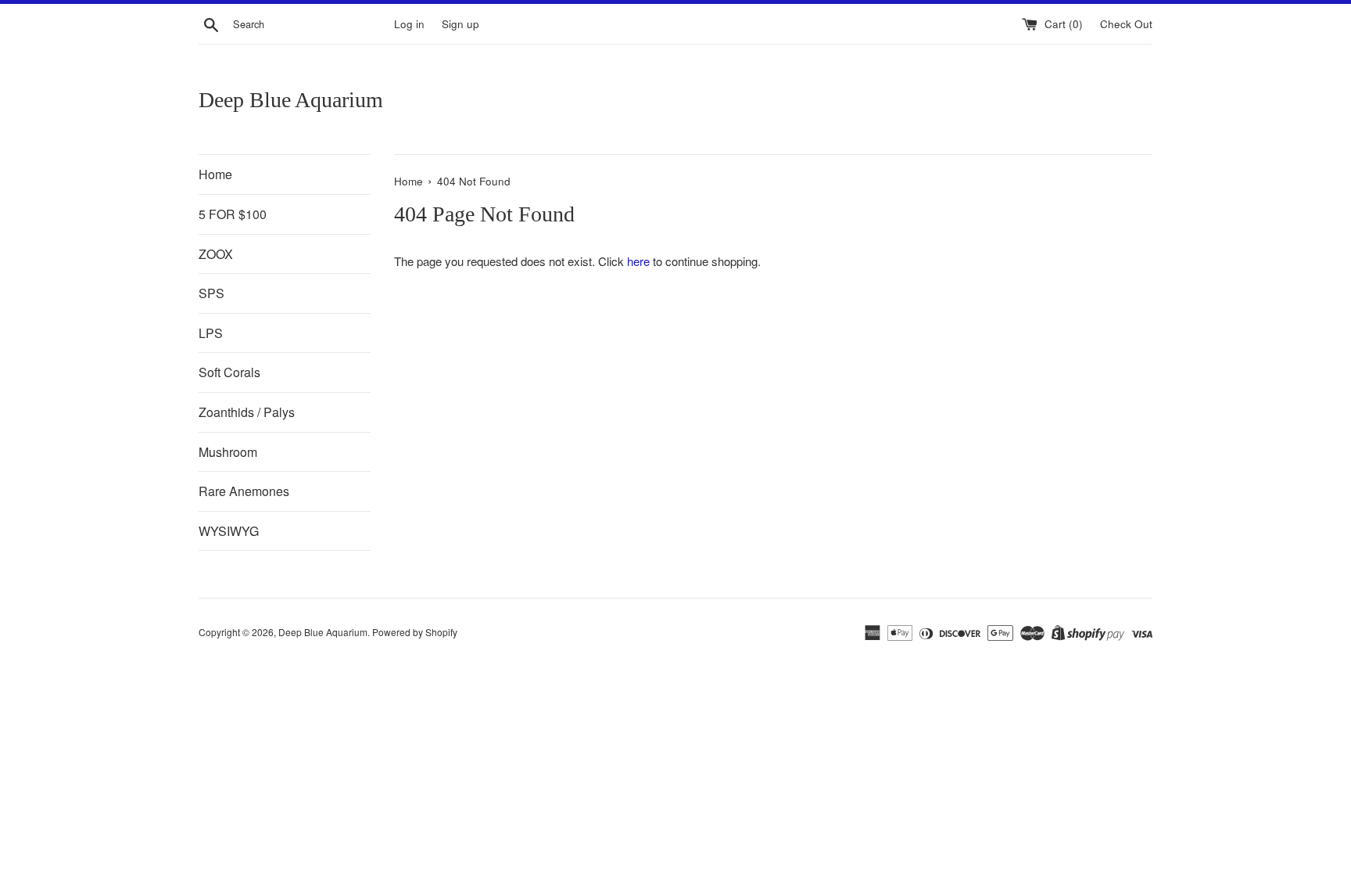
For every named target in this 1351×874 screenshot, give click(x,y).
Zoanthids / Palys (247, 412)
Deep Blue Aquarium (291, 100)
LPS (211, 333)
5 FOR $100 (233, 214)
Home (215, 174)
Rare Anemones (244, 491)
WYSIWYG (229, 531)
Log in (409, 23)
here (638, 261)
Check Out (1126, 23)
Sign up (460, 23)
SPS (211, 293)
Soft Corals (229, 372)
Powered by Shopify (414, 631)
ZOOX (216, 254)
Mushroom (228, 452)
